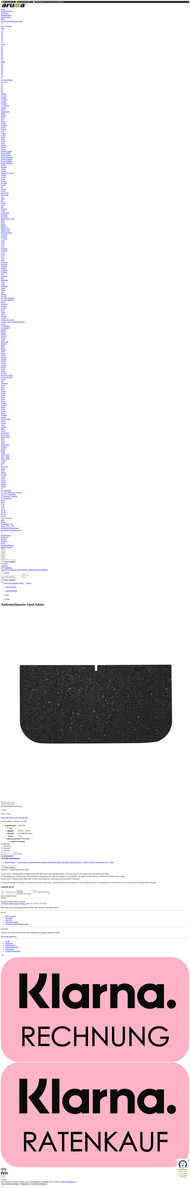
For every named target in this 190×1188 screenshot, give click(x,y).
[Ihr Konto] (3, 557)
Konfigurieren (24, 1184)
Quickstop (7, 846)
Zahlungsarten (33, 570)
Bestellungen (43, 570)
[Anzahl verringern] (3, 853)
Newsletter (9, 918)
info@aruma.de (21, 904)
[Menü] (3, 550)
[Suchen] (3, 554)
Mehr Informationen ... (69, 1182)
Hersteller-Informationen (10, 858)
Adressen (24, 570)
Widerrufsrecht (10, 945)
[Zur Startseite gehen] (14, 7)
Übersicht (4, 570)
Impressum (9, 943)
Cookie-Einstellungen (12, 951)
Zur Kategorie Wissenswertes (11, 530)
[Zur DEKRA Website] (8, 894)
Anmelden (4, 566)
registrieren (8, 568)
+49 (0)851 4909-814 (8, 904)
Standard (7, 848)
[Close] (2, 801)
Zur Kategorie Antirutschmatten (12, 21)
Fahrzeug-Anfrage (11, 922)
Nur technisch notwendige (10, 1184)
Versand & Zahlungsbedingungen (17, 924)
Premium (7, 850)
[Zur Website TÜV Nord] (28, 894)
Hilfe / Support (10, 916)
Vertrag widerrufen (11, 947)
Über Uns (8, 920)
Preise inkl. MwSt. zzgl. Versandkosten (14, 817)
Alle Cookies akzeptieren (39, 1184)
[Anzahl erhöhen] (15, 853)
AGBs (7, 941)
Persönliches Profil (14, 570)
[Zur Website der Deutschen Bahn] (20, 894)
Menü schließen (10, 562)
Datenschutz (9, 949)
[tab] (59, 862)
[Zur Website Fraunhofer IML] (41, 894)
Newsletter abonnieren (8, 936)
